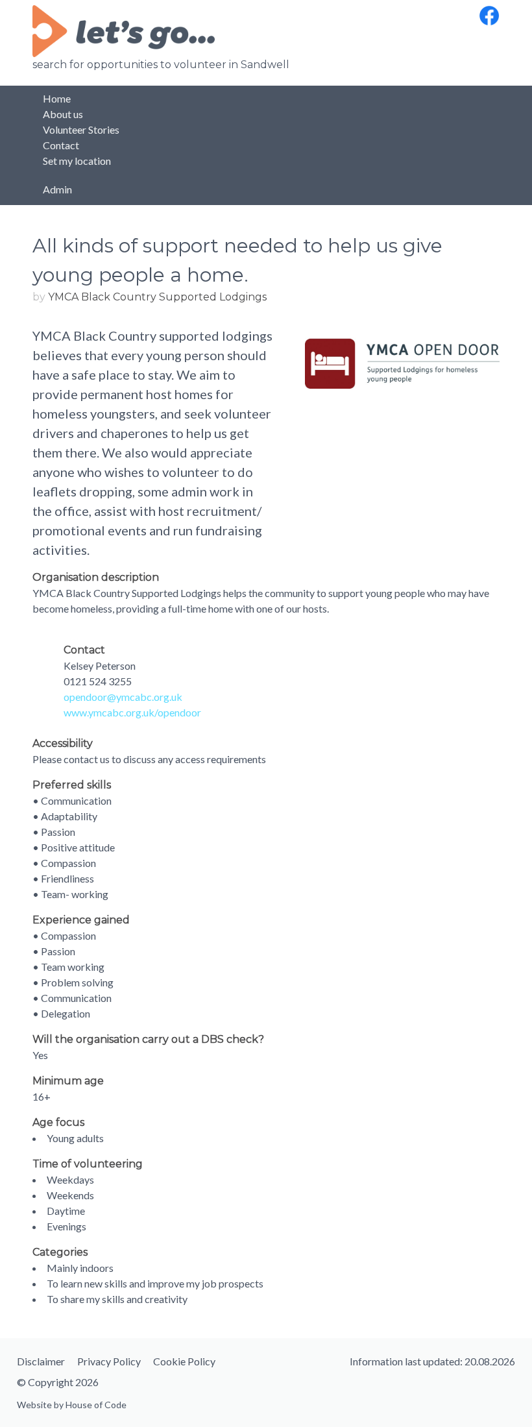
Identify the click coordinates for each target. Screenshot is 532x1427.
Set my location (77, 160)
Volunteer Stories (81, 129)
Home (57, 98)
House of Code (96, 1404)
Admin (57, 189)
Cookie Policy (184, 1361)
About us (63, 114)
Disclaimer (41, 1361)
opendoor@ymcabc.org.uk (123, 696)
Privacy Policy (109, 1361)
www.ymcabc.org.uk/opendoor (132, 712)
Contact (61, 145)
